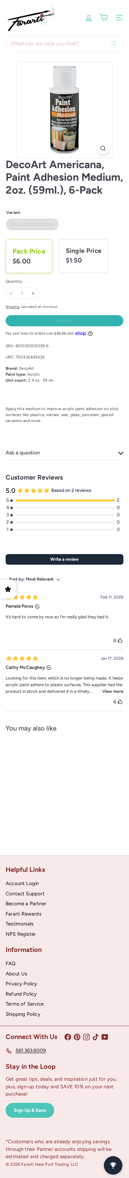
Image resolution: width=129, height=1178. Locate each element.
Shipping (12, 307)
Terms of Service (25, 1004)
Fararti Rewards (23, 914)
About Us (16, 974)
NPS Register (21, 934)
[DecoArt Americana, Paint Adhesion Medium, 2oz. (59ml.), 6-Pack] (47, 789)
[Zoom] (103, 148)
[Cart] (103, 17)
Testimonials (19, 924)
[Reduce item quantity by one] (11, 293)
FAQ (11, 963)
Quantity (14, 281)
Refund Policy (21, 994)
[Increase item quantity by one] (33, 293)
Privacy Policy (21, 984)
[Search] (115, 43)
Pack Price (29, 251)
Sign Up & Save (30, 1110)
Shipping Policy (23, 1014)
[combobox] (64, 43)
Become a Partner (26, 904)
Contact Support (25, 894)
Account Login (22, 883)
